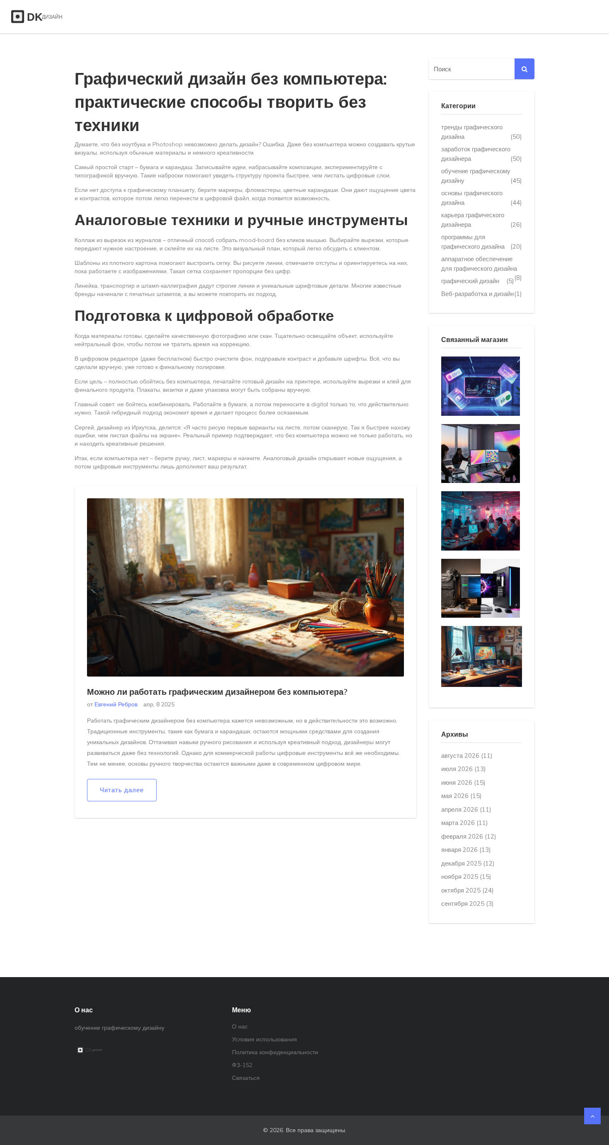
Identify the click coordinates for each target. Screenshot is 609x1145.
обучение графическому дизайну (481, 175)
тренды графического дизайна (481, 132)
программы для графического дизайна (481, 241)
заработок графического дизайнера (481, 154)
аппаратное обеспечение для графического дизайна (481, 264)
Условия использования (264, 1039)
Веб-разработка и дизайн (481, 294)
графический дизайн (477, 281)
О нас (240, 1026)
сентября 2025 (467, 903)
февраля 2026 (468, 836)
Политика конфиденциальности (275, 1052)
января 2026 (466, 850)
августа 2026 (467, 755)
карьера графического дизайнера (481, 219)
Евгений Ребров (116, 704)
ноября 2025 (466, 877)
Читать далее (122, 790)
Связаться (246, 1078)
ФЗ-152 (242, 1065)
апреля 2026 (466, 809)
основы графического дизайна (481, 197)
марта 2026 (464, 823)
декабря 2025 (468, 863)
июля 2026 (463, 769)
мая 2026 (461, 796)
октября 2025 (467, 890)
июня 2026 (463, 782)
